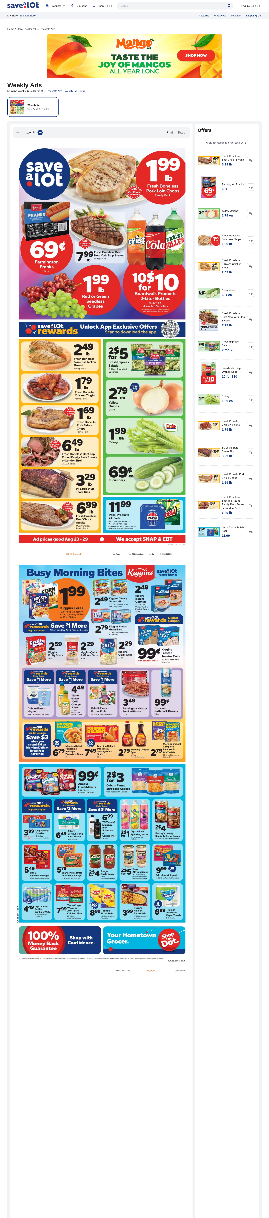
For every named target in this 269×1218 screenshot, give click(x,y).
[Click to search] (229, 5)
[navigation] (134, 29)
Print (170, 132)
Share (181, 132)
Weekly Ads (24, 85)
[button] (59, 515)
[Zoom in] (40, 132)
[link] (23, 5)
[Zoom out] (17, 132)
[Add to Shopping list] (250, 160)
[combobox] (175, 6)
